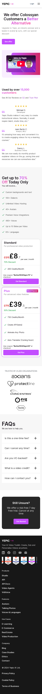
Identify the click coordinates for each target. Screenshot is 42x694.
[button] (21, 438)
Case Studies (8, 652)
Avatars (5, 604)
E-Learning (7, 624)
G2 (23, 98)
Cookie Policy (8, 680)
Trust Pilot (33, 98)
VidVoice (6, 592)
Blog (4, 648)
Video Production (10, 636)
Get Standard (21, 281)
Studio (5, 575)
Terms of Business (10, 686)
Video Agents (8, 588)
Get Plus (21, 352)
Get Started (21, 521)
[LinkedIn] (3, 552)
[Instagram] (14, 552)
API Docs (6, 584)
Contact (6, 660)
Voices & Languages (11, 612)
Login (32, 4)
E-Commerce (8, 628)
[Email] (25, 552)
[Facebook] (8, 552)
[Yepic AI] (8, 540)
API (3, 580)
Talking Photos (9, 608)
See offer (8, 42)
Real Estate (7, 632)
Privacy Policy (8, 673)
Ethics (5, 656)
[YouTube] (20, 552)
